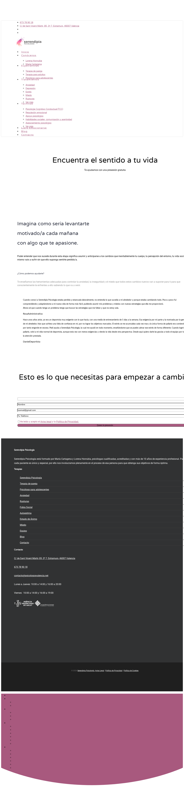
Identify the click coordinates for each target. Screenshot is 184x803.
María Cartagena (21, 705)
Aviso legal (45, 421)
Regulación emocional (24, 754)
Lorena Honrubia (21, 702)
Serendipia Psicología (31, 477)
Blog (22, 536)
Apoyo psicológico (22, 757)
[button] (27, 175)
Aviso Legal (99, 671)
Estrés (16, 733)
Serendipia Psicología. (86, 671)
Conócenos (12, 698)
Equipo (23, 530)
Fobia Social (26, 507)
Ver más (17, 743)
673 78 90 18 (20, 567)
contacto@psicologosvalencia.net (31, 575)
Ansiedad (24, 495)
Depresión (18, 729)
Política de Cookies (131, 671)
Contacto (24, 542)
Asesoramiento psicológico (26, 764)
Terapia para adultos (23, 716)
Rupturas (24, 501)
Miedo (23, 525)
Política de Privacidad (113, 671)
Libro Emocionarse (16, 771)
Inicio (9, 695)
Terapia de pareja (28, 483)
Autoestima (25, 513)
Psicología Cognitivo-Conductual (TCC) (32, 750)
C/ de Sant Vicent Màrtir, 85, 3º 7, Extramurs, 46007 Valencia (44, 558)
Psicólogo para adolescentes (34, 489)
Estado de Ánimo (28, 519)
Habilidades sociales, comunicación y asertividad (38, 761)
